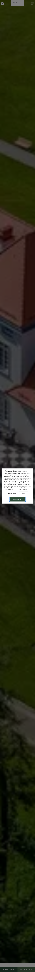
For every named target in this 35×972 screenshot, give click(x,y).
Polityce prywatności (9, 479)
